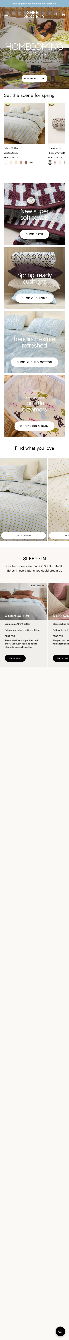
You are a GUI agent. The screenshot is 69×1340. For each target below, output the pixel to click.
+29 (31, 162)
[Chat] (60, 1332)
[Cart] (63, 14)
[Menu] (6, 14)
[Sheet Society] (34, 14)
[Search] (56, 14)
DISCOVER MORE (34, 78)
